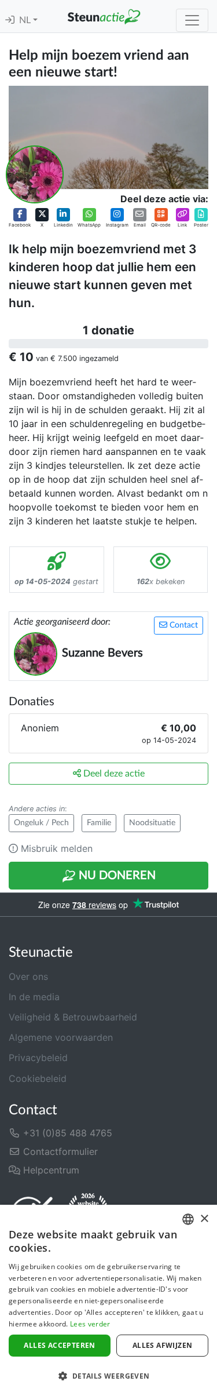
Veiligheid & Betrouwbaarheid (73, 1017)
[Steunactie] (103, 16)
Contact (182, 625)
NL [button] (26, 20)
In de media (34, 997)
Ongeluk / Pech (41, 823)
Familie (99, 823)
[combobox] (188, 1219)
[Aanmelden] (10, 20)
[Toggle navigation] (192, 20)
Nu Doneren (116, 875)
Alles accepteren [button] (59, 1345)
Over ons (28, 976)
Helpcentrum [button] (49, 1170)
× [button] (204, 1219)
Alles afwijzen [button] (163, 1345)
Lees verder (90, 1324)
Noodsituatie (152, 823)
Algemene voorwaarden (61, 1037)
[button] (20, 217)
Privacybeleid (38, 1057)
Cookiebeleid (38, 1078)
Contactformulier (59, 1151)
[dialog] (108, 1300)
